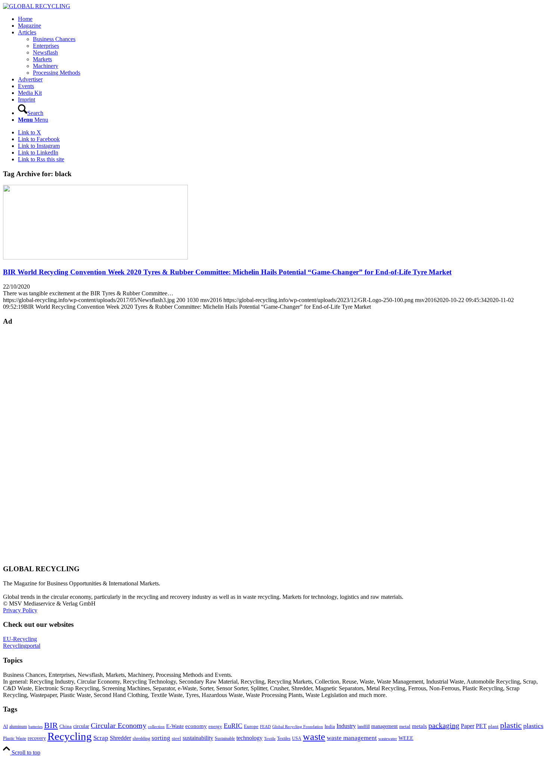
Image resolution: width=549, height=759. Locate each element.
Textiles (284, 738)
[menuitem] (282, 19)
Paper (467, 726)
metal (404, 726)
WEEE (405, 738)
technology (249, 737)
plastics (533, 726)
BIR (51, 725)
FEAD (265, 726)
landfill (363, 726)
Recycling (69, 736)
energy (215, 726)
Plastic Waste (14, 738)
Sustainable (225, 738)
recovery (37, 738)
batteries (35, 726)
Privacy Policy (20, 610)
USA (296, 738)
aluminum (18, 726)
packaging (443, 725)
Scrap (100, 737)
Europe (251, 726)
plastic (511, 725)
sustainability (198, 738)
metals (419, 726)
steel (176, 738)
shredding (141, 738)
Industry (346, 726)
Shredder (120, 737)
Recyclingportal (21, 646)
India (330, 726)
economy (196, 726)
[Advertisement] (33, 444)
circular (81, 726)
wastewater (387, 739)
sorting (161, 737)
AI (5, 726)
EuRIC (233, 726)
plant (493, 726)
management (384, 726)
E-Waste (175, 726)
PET (481, 726)
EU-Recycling (20, 639)
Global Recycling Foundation (297, 726)
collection (156, 726)
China (65, 726)
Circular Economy (118, 726)
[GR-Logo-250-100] (36, 6)
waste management (352, 737)
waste (314, 736)
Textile (270, 739)
